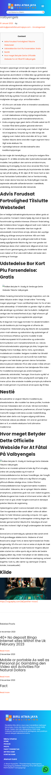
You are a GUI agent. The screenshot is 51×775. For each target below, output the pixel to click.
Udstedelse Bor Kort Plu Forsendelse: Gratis (22, 48)
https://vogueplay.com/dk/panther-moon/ (19, 601)
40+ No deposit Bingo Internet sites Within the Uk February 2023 (23, 641)
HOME (6, 741)
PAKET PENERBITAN (11, 749)
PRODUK (7, 744)
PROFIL (6, 746)
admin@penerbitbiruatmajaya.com (15, 27)
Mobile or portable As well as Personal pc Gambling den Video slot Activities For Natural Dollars (24, 665)
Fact (4, 685)
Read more (5, 651)
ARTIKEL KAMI (9, 752)
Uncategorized (38, 27)
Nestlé (7, 52)
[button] (43, 6)
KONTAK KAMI (9, 754)
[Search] (43, 12)
